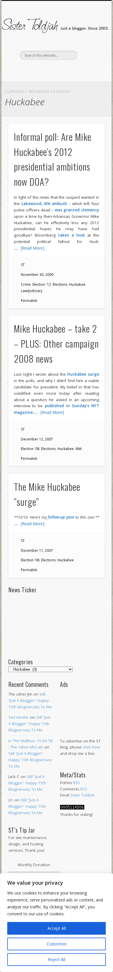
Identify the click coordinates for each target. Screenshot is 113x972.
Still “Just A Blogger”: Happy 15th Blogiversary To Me (30, 700)
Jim (10, 800)
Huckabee (77, 284)
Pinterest (55, 69)
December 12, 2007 (37, 439)
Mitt (79, 448)
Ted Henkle (18, 717)
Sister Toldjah (82, 795)
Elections (60, 284)
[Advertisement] (82, 707)
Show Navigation (90, 51)
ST (23, 264)
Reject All (56, 959)
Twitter (43, 69)
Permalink (29, 300)
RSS (76, 782)
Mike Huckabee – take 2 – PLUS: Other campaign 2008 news (56, 343)
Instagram (80, 69)
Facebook (31, 69)
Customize (57, 944)
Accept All (57, 928)
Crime (26, 284)
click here (91, 747)
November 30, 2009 (37, 274)
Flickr (67, 69)
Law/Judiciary (31, 290)
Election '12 (41, 284)
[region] (56, 922)
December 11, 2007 (37, 550)
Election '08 (30, 448)
